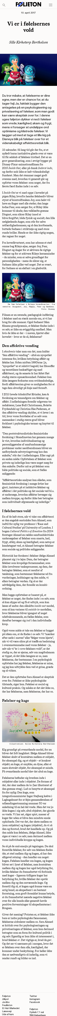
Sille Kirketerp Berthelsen (28, 42)
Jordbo (6, 1002)
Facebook (34, 1002)
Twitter (33, 996)
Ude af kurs (8, 1014)
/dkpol (5, 999)
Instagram (34, 999)
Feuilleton (7, 1005)
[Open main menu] (50, 5)
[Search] (4, 5)
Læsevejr (7, 1011)
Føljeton (6, 996)
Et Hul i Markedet (11, 1008)
